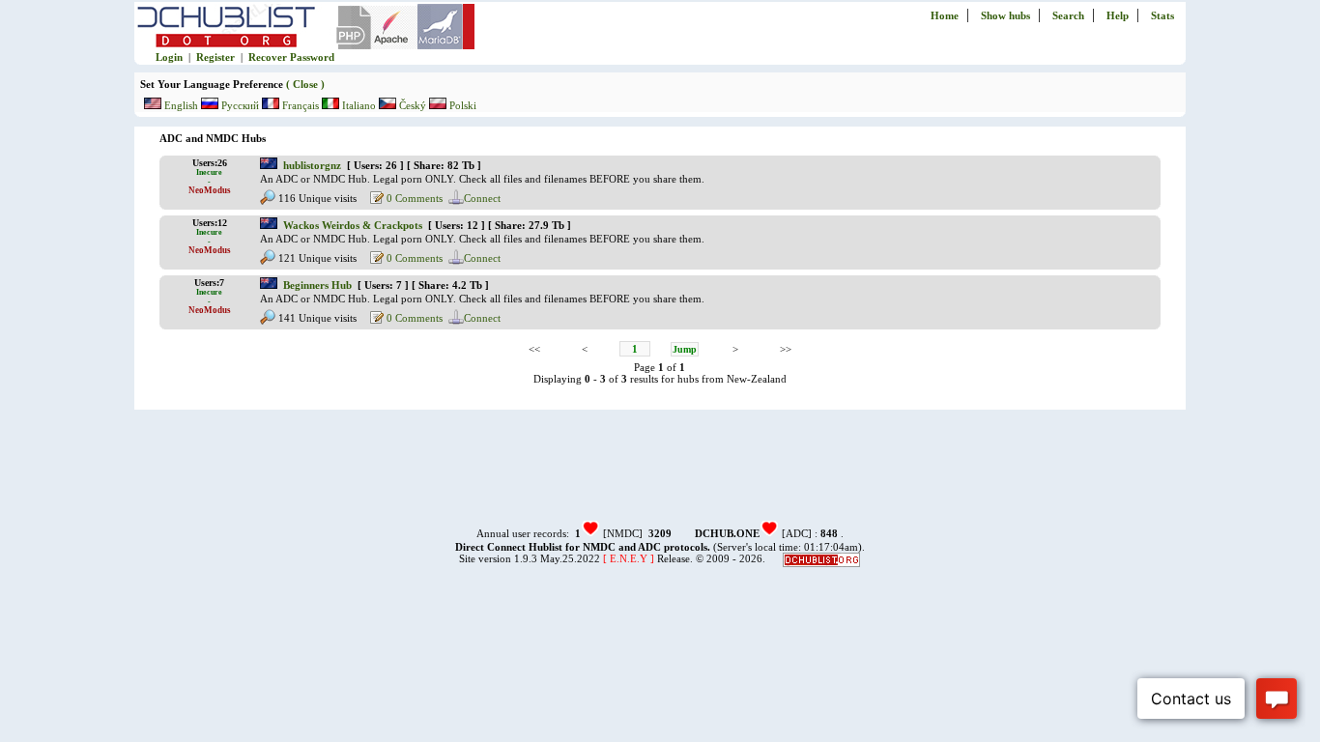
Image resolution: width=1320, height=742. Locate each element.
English (181, 105)
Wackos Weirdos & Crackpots (352, 225)
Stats (1162, 15)
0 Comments (413, 198)
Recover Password (291, 57)
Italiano (359, 105)
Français (300, 105)
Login (169, 57)
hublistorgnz (312, 165)
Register (215, 57)
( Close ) (304, 84)
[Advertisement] (660, 474)
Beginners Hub (317, 285)
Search (1068, 15)
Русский (240, 105)
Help (1117, 15)
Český (412, 105)
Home (945, 15)
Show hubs (1005, 15)
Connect (482, 198)
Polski (461, 105)
